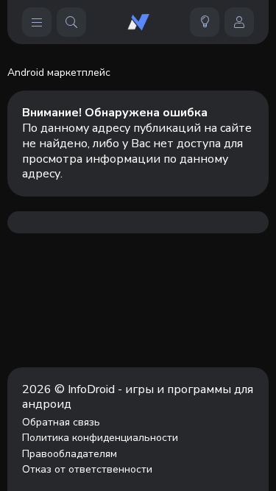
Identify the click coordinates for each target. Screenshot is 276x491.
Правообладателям (69, 454)
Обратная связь (61, 422)
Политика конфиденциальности (100, 438)
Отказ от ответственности (87, 469)
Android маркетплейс (58, 73)
